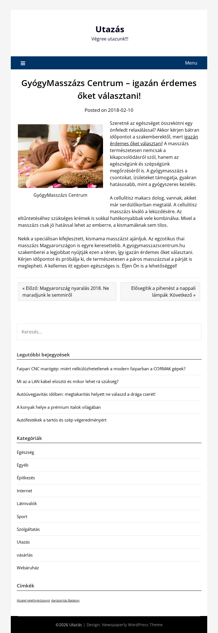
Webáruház (28, 567)
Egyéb (22, 465)
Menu (191, 63)
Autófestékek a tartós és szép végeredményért (61, 420)
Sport (22, 516)
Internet (24, 490)
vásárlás (25, 555)
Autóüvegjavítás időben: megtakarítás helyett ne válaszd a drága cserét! (86, 394)
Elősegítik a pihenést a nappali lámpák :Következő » (163, 291)
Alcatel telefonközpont (33, 600)
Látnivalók (27, 503)
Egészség (25, 452)
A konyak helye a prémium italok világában (59, 407)
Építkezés (26, 477)
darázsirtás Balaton (65, 600)
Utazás (109, 29)
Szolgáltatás (28, 529)
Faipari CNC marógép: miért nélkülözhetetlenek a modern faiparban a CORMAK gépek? (101, 368)
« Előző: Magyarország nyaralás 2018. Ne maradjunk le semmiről (65, 291)
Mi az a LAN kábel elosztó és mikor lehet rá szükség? (67, 381)
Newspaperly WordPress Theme (132, 624)
